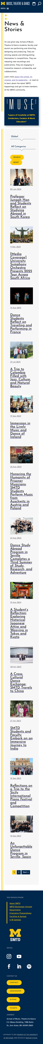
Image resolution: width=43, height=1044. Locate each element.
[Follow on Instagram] (11, 956)
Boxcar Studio (31, 1038)
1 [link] (14, 872)
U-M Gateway (15, 920)
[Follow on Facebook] (11, 966)
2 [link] (18, 872)
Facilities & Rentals (18, 916)
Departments (15, 910)
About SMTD (15, 903)
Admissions (15, 991)
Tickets (13, 1008)
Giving (13, 999)
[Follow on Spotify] (31, 966)
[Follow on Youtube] (21, 956)
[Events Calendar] (34, 4)
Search (17, 157)
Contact (14, 982)
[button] (22, 137)
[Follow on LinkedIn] (21, 966)
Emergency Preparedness (20, 913)
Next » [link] (26, 872)
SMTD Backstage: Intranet (21, 907)
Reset (16, 162)
